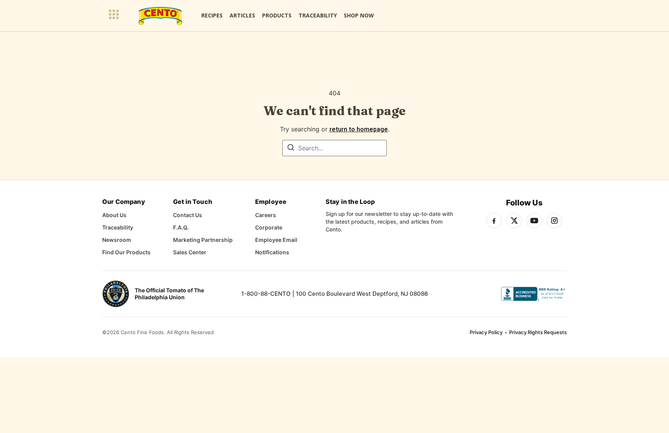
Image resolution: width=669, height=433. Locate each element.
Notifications (272, 252)
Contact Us (187, 215)
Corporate (268, 227)
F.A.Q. (181, 227)
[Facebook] (494, 220)
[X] (514, 220)
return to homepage (358, 129)
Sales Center (189, 252)
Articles (242, 15)
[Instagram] (554, 220)
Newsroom (116, 239)
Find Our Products (126, 252)
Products (277, 15)
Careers (265, 215)
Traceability (317, 15)
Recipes (212, 15)
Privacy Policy (486, 332)
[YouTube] (534, 220)
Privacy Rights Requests (538, 332)
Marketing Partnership (203, 239)
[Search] (291, 148)
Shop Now (359, 15)
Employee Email (276, 239)
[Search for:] (334, 148)
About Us (114, 215)
